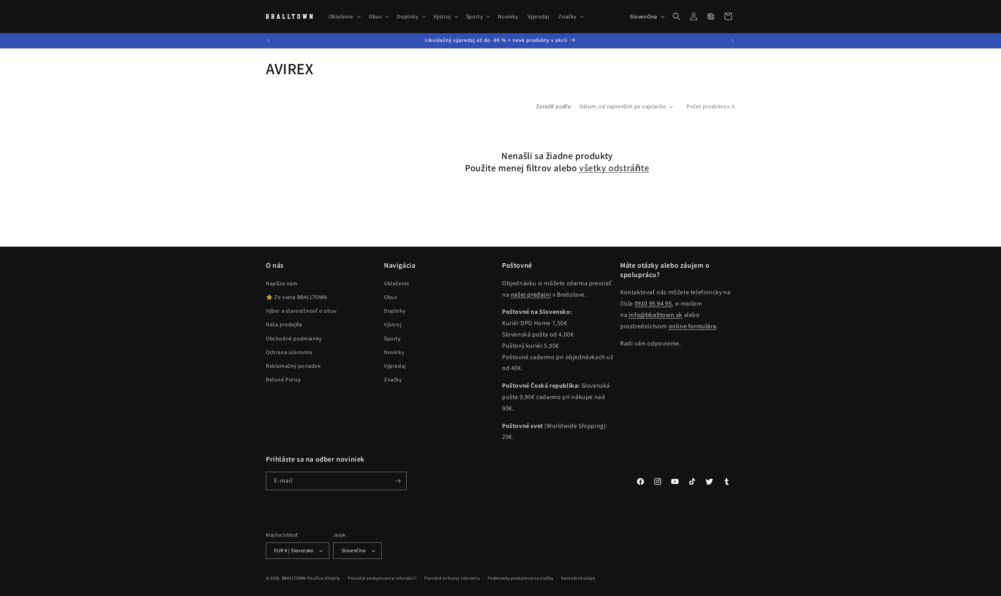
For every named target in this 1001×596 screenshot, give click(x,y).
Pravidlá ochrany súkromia (452, 578)
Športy (392, 338)
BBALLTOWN (294, 578)
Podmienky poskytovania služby (520, 578)
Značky (393, 379)
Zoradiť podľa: (554, 106)
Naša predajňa (284, 324)
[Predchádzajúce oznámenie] (268, 40)
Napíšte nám (282, 283)
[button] (344, 16)
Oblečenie (396, 283)
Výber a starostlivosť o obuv (301, 310)
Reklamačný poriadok (293, 365)
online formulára (692, 326)
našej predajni (531, 294)
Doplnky (394, 310)
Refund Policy (283, 379)
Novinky (394, 352)
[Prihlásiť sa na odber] (397, 481)
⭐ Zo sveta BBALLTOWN (296, 297)
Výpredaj (395, 365)
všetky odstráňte (614, 168)
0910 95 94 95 (653, 303)
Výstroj (392, 324)
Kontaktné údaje (578, 578)
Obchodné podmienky (294, 338)
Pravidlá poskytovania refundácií (382, 578)
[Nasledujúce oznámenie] (732, 40)
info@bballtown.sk (655, 315)
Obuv (390, 297)
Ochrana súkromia (289, 352)
